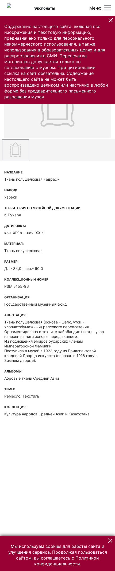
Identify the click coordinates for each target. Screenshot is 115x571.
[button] (111, 20)
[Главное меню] (107, 8)
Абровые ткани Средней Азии (31, 378)
